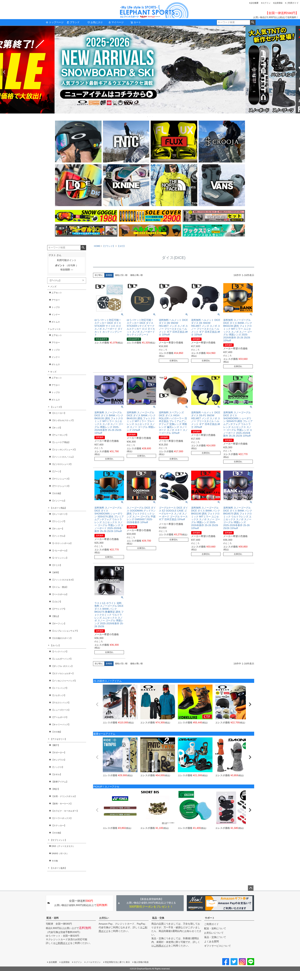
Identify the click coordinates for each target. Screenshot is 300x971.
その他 (55, 861)
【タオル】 (57, 774)
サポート (210, 917)
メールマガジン (93, 962)
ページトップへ (250, 888)
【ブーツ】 (57, 471)
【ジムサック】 (59, 695)
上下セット (57, 292)
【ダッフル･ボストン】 (62, 666)
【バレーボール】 (60, 550)
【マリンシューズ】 (61, 479)
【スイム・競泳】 (60, 587)
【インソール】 (59, 500)
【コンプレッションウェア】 (65, 631)
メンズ (53, 286)
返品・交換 (158, 917)
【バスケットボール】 (62, 543)
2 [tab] (150, 116)
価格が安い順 (121, 275)
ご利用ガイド (292, 3)
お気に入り (97, 22)
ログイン (266, 3)
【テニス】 (57, 565)
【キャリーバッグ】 (61, 724)
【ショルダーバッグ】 (62, 659)
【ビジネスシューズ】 (62, 464)
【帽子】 (56, 745)
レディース (55, 329)
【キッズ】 (57, 427)
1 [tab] (148, 116)
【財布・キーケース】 (62, 803)
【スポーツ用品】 (58, 508)
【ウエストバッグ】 (61, 702)
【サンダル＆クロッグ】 (63, 420)
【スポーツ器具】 (58, 868)
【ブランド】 (108, 246)
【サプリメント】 (58, 840)
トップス (56, 307)
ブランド (75, 22)
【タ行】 (121, 246)
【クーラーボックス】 (62, 818)
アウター (56, 300)
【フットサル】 (59, 536)
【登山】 (56, 616)
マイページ (117, 22)
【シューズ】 (56, 407)
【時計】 (56, 789)
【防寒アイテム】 (60, 782)
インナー (56, 314)
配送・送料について (215, 928)
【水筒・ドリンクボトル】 (64, 796)
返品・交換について (215, 937)
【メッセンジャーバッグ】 (64, 681)
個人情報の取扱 (141, 962)
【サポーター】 (59, 752)
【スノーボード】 (60, 514)
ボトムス (56, 322)
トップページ (56, 22)
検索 (252, 22)
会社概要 (254, 3)
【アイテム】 (55, 280)
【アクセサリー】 (58, 739)
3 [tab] (152, 116)
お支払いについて (214, 932)
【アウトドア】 (59, 609)
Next (295, 72)
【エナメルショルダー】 (63, 673)
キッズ (53, 372)
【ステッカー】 (59, 825)
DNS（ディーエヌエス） (63, 846)
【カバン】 (55, 645)
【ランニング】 (59, 521)
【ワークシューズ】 (61, 486)
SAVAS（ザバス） (60, 853)
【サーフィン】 (59, 623)
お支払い (104, 917)
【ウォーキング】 (60, 435)
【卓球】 (56, 572)
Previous (4, 72)
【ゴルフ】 (57, 601)
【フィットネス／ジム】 (63, 457)
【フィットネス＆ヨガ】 (63, 580)
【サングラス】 (59, 760)
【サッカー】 (58, 528)
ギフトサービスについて (217, 945)
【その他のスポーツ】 (62, 638)
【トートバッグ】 (60, 688)
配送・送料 (53, 917)
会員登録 (278, 3)
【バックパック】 (60, 651)
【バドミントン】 (60, 558)
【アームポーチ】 (60, 717)
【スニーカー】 (59, 413)
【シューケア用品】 (61, 442)
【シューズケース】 (61, 710)
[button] (97, 704)
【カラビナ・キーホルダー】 (65, 811)
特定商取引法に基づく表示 (117, 962)
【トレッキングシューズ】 (64, 449)
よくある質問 (211, 941)
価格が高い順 (136, 275)
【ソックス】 (58, 767)
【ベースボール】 (60, 594)
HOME (97, 246)
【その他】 (57, 493)
